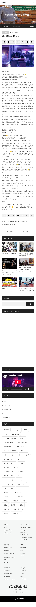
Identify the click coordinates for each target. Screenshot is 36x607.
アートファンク (20, 446)
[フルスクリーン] (32, 389)
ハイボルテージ (8, 480)
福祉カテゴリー (8, 547)
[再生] (4, 389)
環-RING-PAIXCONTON (24, 533)
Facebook (16, 591)
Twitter (13, 591)
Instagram (19, 591)
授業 (5, 505)
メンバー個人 (21, 221)
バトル (20, 480)
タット (21, 463)
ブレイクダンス (8, 488)
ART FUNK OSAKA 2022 (9, 254)
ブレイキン (21, 484)
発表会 (13, 505)
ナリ (19, 476)
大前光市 (15, 501)
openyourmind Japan (9, 579)
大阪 (24, 501)
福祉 (21, 505)
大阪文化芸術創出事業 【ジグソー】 (26, 538)
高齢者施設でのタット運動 (9, 558)
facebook (22, 553)
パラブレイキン (8, 484)
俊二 (27, 221)
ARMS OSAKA (6, 288)
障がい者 (6, 509)
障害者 (6, 513)
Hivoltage (16, 430)
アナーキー (7, 446)
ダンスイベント (12, 221)
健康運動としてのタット (9, 554)
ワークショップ (8, 496)
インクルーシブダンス (24, 455)
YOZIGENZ (5, 2)
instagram (23, 547)
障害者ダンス (17, 513)
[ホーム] (2, 25)
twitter (22, 556)
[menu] (33, 2)
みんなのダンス (22, 442)
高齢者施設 (7, 550)
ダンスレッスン (6, 405)
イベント (23, 451)
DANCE (6, 430)
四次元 (6, 501)
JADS (25, 430)
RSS (23, 591)
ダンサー (6, 467)
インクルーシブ (8, 455)
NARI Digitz (15, 434)
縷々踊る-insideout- (9, 224)
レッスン (18, 492)
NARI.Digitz (23, 579)
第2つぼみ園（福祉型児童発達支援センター (26, 255)
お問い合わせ (7, 533)
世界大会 (20, 496)
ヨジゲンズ (5, 401)
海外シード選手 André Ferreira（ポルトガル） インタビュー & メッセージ (26, 269)
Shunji (22, 438)
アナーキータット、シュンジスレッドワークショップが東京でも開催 (9, 272)
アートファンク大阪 (10, 451)
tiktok (21, 550)
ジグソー (19, 459)
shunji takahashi (8, 573)
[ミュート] (28, 389)
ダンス (5, 32)
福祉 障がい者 (6, 417)
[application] (18, 382)
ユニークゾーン (22, 488)
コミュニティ (8, 459)
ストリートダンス (9, 463)
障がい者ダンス (18, 509)
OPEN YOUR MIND (10, 438)
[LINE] (18, 42)
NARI (5, 434)
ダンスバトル (22, 471)
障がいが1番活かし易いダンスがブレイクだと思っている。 (26, 291)
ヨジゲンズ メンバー (9, 530)
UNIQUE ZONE (8, 442)
